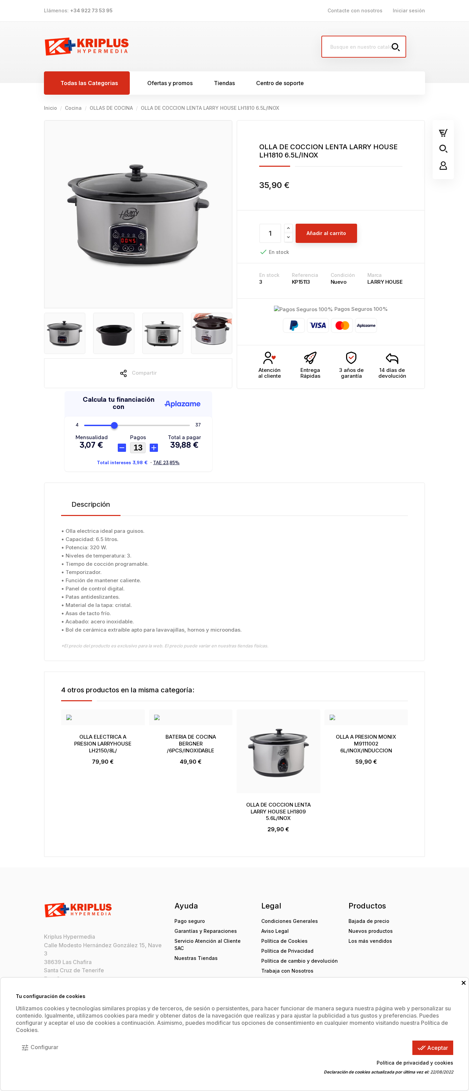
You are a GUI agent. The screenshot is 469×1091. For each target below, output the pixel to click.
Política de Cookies (284, 941)
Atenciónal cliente (269, 373)
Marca (374, 275)
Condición (343, 275)
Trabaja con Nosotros (287, 971)
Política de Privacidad (287, 951)
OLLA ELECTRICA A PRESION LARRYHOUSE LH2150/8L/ (102, 744)
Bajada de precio (368, 921)
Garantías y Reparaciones (205, 931)
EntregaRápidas (310, 373)
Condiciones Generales (289, 921)
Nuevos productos (370, 931)
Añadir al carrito (326, 233)
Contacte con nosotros (355, 10)
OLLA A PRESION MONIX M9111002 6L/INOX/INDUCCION (366, 744)
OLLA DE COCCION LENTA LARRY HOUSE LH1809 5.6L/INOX (278, 811)
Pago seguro (189, 921)
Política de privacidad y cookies (415, 1063)
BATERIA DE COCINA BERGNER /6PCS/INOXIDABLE (190, 744)
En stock (269, 275)
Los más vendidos (370, 941)
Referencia (305, 275)
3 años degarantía (351, 373)
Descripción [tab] (90, 504)
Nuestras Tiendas (196, 958)
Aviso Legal (275, 931)
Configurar (39, 1048)
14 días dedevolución (392, 373)
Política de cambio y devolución (299, 961)
